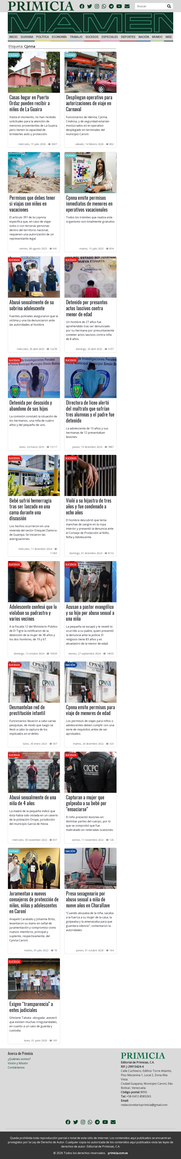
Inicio (13, 37)
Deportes (128, 37)
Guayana (27, 37)
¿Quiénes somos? (19, 1059)
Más (169, 37)
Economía (59, 37)
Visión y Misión (18, 1063)
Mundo (157, 37)
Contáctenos (16, 1067)
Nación (144, 37)
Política (42, 37)
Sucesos (92, 37)
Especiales (110, 37)
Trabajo (76, 37)
